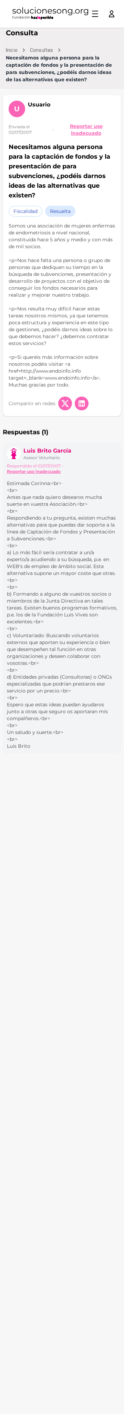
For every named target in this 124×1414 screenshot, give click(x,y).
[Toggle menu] (95, 14)
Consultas (41, 50)
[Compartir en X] (65, 403)
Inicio (12, 50)
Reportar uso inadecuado (86, 129)
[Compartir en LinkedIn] (82, 403)
